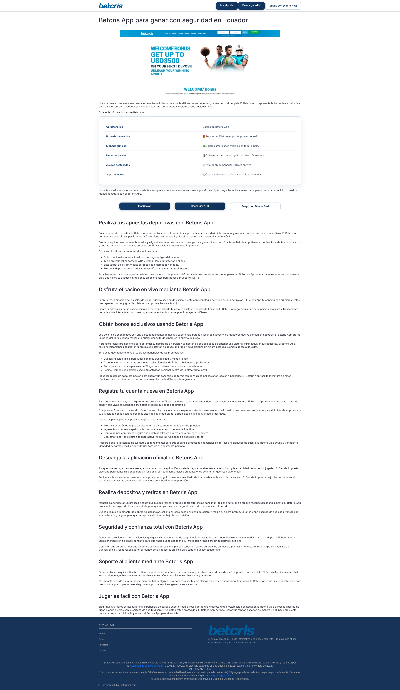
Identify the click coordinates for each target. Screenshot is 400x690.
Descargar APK (251, 5)
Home (102, 633)
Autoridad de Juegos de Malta (146, 665)
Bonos (102, 639)
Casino (102, 650)
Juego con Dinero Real (283, 5)
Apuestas (103, 644)
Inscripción (227, 5)
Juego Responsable (220, 675)
